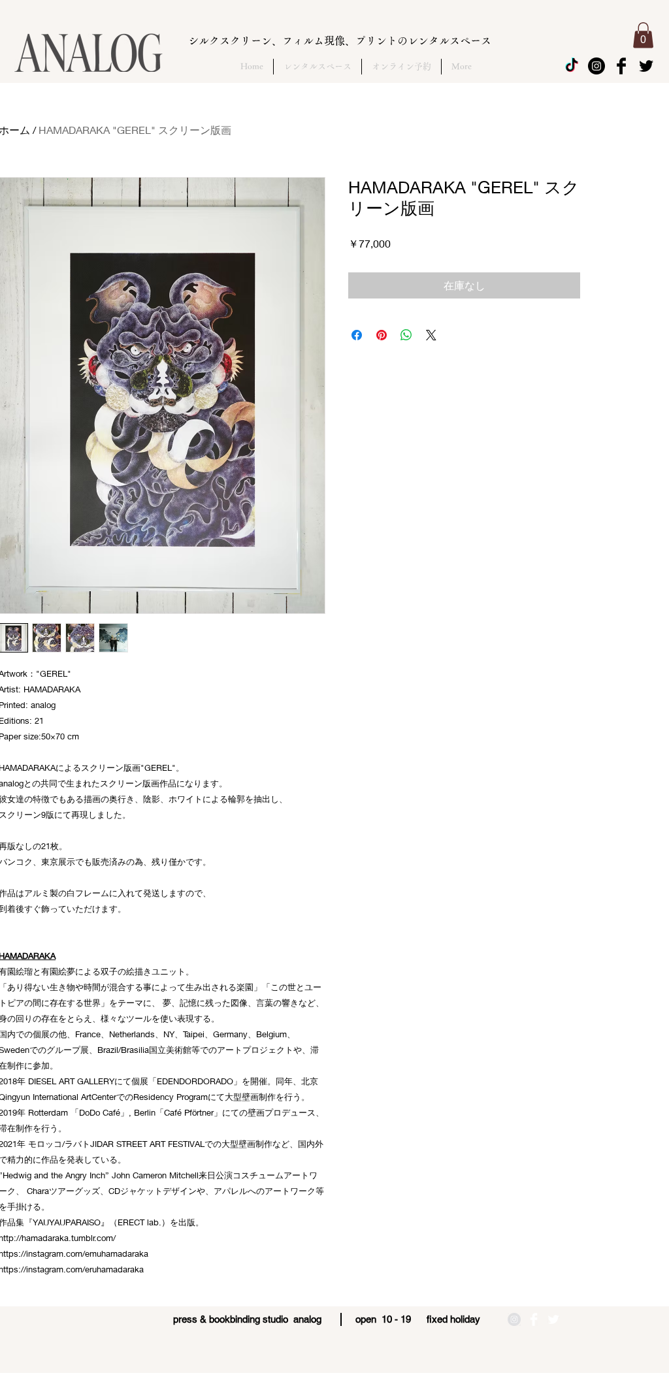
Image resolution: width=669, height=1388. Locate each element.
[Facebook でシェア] (357, 335)
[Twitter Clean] (553, 1319)
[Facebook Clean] (533, 1319)
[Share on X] (431, 335)
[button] (643, 35)
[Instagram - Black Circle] (596, 65)
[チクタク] (571, 65)
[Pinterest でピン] (381, 335)
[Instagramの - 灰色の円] (514, 1319)
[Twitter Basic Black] (646, 65)
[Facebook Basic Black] (621, 65)
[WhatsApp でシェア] (406, 335)
